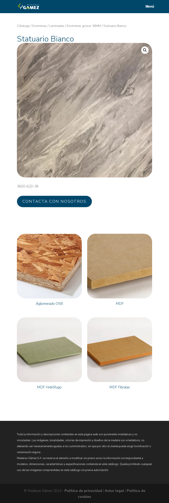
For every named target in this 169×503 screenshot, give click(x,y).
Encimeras (39, 26)
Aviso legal (114, 490)
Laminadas (56, 26)
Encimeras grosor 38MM (84, 26)
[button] (145, 50)
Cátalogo (23, 26)
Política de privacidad (83, 490)
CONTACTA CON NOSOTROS (54, 201)
